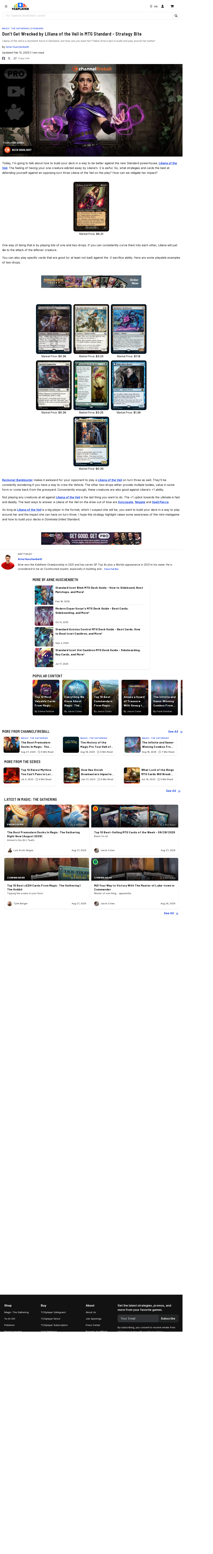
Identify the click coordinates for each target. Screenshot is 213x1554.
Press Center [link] (93, 1325)
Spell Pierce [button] (160, 502)
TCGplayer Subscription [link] (54, 1325)
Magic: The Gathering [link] (16, 1312)
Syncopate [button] (125, 502)
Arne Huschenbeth (17, 46)
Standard (37, 28)
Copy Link (23, 58)
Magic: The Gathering (15, 28)
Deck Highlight (22, 149)
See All (173, 731)
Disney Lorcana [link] (13, 1331)
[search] (88, 15)
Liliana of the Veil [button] (110, 480)
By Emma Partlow (44, 711)
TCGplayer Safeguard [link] (53, 1312)
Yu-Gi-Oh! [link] (9, 1318)
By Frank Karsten (162, 711)
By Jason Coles (73, 711)
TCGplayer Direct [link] (50, 1318)
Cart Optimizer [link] (49, 1331)
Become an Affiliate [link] (97, 1331)
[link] (20, 6)
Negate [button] (140, 502)
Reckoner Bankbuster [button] (17, 480)
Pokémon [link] (9, 1325)
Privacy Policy (155, 1331)
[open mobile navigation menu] (6, 6)
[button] (175, 15)
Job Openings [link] (93, 1318)
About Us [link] (91, 1312)
